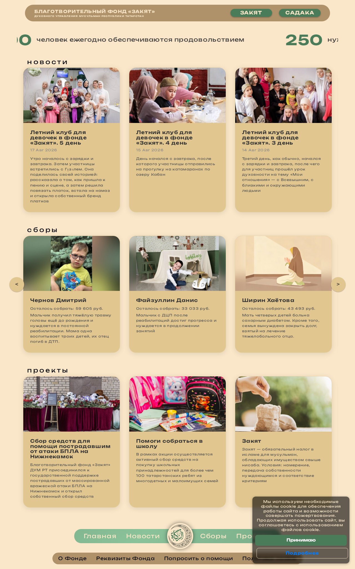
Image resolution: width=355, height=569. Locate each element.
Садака (299, 13)
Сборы (213, 536)
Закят (251, 13)
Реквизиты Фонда (125, 558)
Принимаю (301, 540)
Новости (143, 536)
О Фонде (72, 558)
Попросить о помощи (198, 558)
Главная (100, 536)
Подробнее (302, 553)
